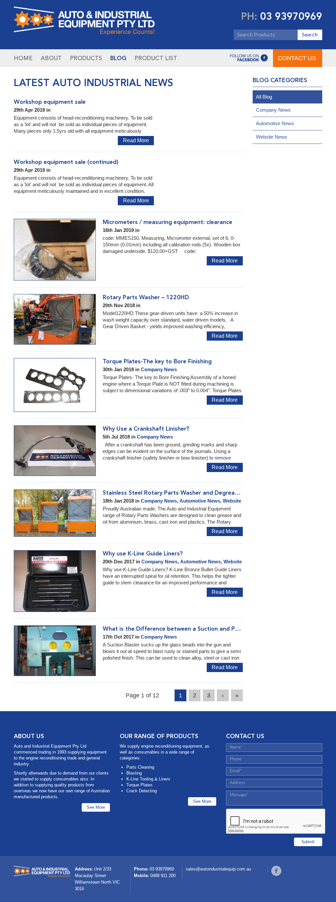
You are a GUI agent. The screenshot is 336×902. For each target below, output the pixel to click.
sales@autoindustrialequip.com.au (218, 869)
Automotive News (199, 501)
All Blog (264, 97)
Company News (159, 369)
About (51, 58)
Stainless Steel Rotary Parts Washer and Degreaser (173, 492)
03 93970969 (291, 16)
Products (86, 58)
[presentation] (276, 821)
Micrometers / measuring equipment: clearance (167, 222)
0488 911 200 (163, 875)
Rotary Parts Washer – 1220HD (146, 297)
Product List (156, 58)
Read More (136, 140)
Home (23, 58)
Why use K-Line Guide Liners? (143, 553)
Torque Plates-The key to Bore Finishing (157, 361)
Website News (271, 137)
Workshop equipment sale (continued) (66, 162)
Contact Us (297, 58)
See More (96, 807)
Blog (118, 58)
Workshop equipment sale (50, 101)
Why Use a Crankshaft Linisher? (146, 428)
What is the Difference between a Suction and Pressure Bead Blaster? (199, 628)
